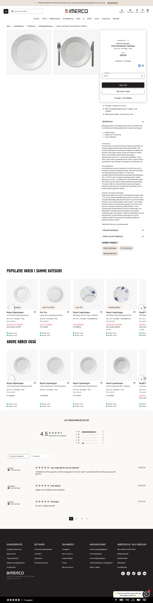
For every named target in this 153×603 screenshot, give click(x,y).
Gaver (97, 18)
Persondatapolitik (96, 554)
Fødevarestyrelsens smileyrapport (101, 563)
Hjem (9, 26)
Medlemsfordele (122, 554)
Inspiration (106, 18)
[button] (123, 43)
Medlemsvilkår (122, 558)
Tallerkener (31, 26)
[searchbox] (19, 456)
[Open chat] (6, 11)
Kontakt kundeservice (14, 549)
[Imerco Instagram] (128, 573)
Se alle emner (11, 567)
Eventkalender (122, 567)
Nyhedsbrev (121, 563)
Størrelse (107, 73)
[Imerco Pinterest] (139, 573)
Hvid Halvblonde (126, 248)
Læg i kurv (123, 85)
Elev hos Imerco (67, 554)
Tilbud (44, 18)
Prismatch (37, 554)
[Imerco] (76, 11)
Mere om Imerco (67, 567)
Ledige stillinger (67, 558)
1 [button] (71, 519)
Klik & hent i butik (123, 91)
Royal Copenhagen (110, 248)
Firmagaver (66, 549)
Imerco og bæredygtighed (98, 549)
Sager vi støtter (95, 567)
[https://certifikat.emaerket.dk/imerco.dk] (144, 600)
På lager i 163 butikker (123, 98)
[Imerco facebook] (123, 573)
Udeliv (89, 18)
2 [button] (76, 519)
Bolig (78, 18)
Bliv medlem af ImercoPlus (126, 549)
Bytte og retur (11, 554)
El (83, 18)
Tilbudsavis (38, 558)
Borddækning (68, 18)
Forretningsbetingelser (97, 558)
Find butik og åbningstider (43, 549)
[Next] (141, 308)
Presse (64, 563)
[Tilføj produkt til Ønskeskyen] (139, 65)
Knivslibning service (41, 563)
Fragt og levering (12, 558)
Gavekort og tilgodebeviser (16, 563)
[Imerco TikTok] (134, 573)
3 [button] (81, 519)
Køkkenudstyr (55, 18)
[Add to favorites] (143, 65)
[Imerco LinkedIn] (144, 573)
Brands (36, 18)
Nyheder (116, 18)
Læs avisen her (112, 3)
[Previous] (11, 308)
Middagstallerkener (46, 26)
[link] (89, 443)
